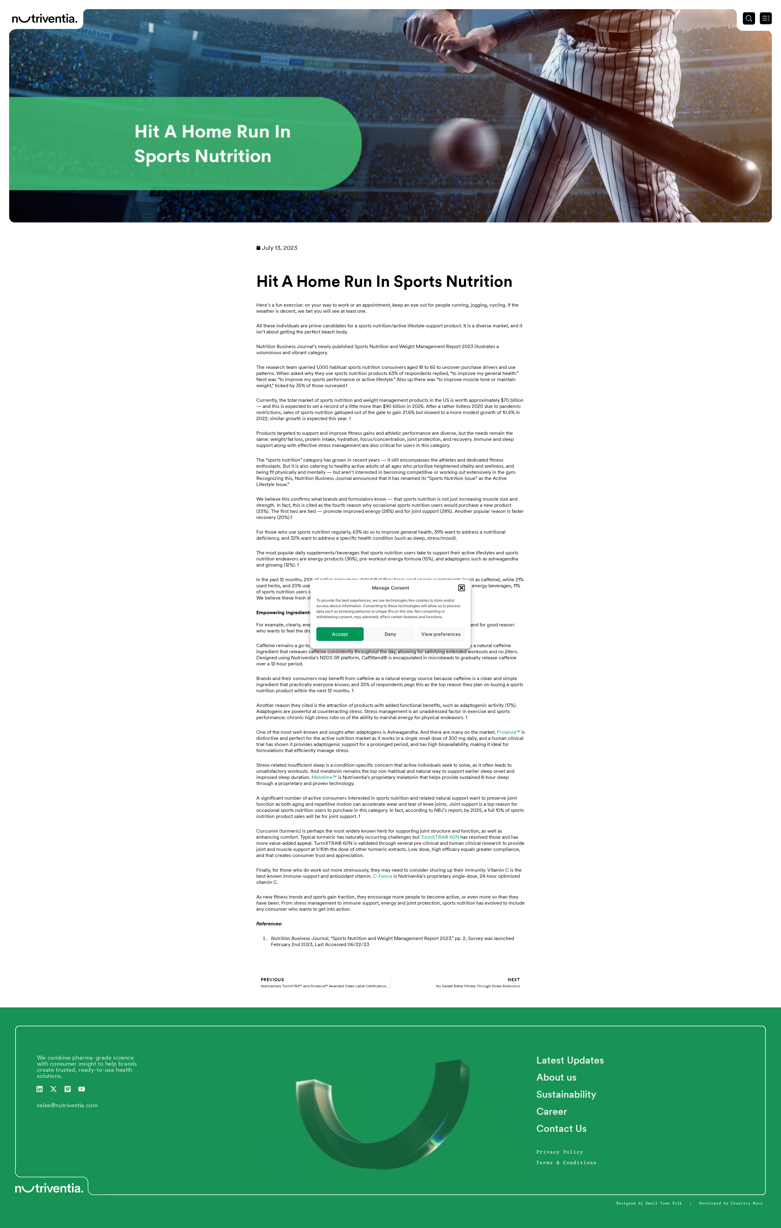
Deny (390, 634)
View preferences (441, 634)
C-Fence (382, 876)
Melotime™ (324, 777)
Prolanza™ (508, 732)
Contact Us (561, 1128)
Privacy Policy (559, 1152)
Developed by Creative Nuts (731, 1203)
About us (556, 1077)
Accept (340, 634)
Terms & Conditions (566, 1163)
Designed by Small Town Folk (649, 1203)
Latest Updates (570, 1060)
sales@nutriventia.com (67, 1105)
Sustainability (566, 1094)
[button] (462, 588)
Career (551, 1111)
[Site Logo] (44, 18)
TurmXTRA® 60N (440, 837)
